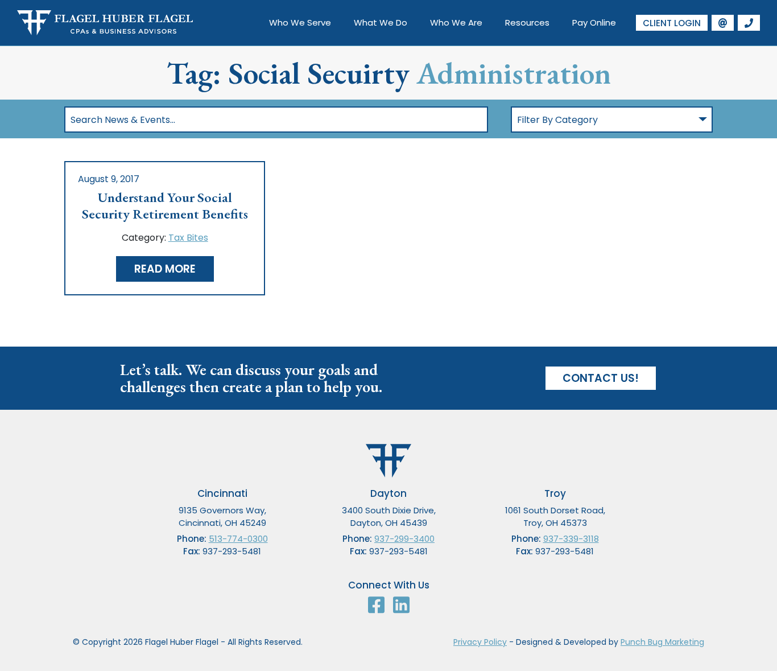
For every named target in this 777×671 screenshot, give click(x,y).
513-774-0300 (238, 539)
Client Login (672, 23)
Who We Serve (300, 22)
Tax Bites (188, 237)
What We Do (380, 22)
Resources (527, 22)
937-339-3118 (571, 539)
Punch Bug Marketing (662, 642)
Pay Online (594, 22)
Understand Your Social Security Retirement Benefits (165, 206)
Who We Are (456, 22)
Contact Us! (601, 378)
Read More (165, 269)
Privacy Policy (480, 642)
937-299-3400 (404, 539)
